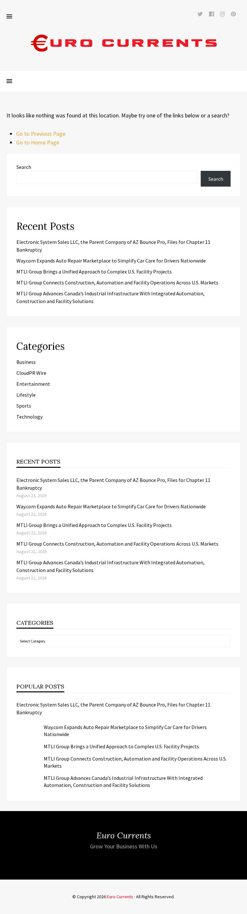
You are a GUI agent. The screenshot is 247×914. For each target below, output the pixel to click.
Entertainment (33, 384)
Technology (29, 416)
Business (26, 362)
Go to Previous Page (40, 133)
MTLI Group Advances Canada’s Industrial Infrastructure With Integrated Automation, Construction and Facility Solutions (123, 781)
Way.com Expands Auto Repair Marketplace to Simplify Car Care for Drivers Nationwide (111, 260)
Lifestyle (26, 395)
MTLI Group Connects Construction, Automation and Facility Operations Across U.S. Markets (117, 282)
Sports (23, 405)
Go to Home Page (37, 142)
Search (23, 167)
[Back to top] (240, 907)
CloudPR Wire (31, 373)
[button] (9, 16)
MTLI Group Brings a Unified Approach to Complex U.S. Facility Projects (94, 271)
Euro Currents (120, 897)
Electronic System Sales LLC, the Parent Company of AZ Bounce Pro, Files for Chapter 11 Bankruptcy (113, 708)
